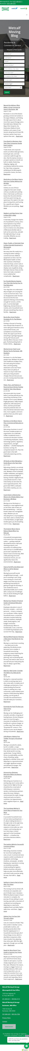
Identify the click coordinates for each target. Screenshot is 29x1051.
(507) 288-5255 (11, 4)
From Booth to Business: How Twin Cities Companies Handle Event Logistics (13, 143)
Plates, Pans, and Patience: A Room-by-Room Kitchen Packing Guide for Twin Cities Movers (13, 387)
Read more (19, 136)
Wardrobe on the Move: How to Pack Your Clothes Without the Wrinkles (13, 181)
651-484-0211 (6, 999)
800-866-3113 (16, 999)
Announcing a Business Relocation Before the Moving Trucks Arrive (13, 774)
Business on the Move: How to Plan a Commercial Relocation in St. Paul (13, 423)
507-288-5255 (6, 1014)
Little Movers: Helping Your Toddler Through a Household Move (13, 738)
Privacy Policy (6, 1018)
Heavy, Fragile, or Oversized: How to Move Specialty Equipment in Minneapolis (14, 245)
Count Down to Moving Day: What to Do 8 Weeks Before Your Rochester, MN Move (13, 497)
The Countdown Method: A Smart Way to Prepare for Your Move (13, 810)
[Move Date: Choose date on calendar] (21, 87)
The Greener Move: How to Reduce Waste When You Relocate (12, 531)
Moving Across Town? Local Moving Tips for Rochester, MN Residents (13, 351)
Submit (7, 92)
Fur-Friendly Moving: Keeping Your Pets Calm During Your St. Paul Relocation (13, 283)
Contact (4, 1021)
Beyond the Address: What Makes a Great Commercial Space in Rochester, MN (12, 107)
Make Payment (9, 1026)
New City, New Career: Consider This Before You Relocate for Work (13, 673)
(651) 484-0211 (17, 1)
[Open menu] (27, 15)
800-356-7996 (16, 1014)
